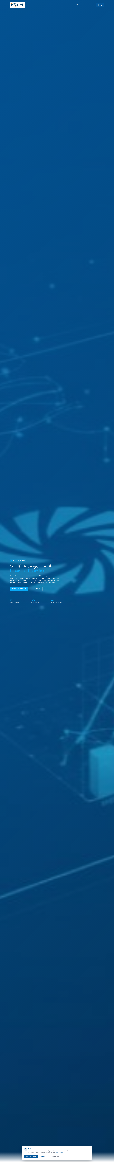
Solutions (55, 5)
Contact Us (37, 588)
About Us (48, 5)
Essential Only (44, 1156)
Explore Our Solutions (18, 588)
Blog (79, 5)
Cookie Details (56, 1156)
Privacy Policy (59, 1152)
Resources (71, 5)
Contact (62, 5)
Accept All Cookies (31, 1156)
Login (101, 5)
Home (42, 5)
